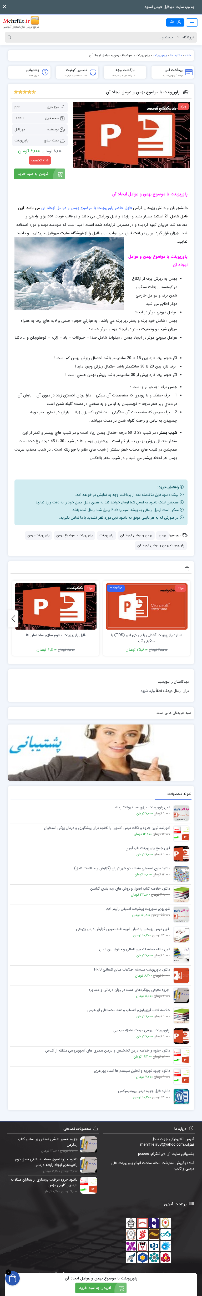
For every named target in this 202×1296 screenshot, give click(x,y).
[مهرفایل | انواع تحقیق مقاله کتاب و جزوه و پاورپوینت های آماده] (21, 22)
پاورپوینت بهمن (38, 535)
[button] (4, 6)
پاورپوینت (21, 140)
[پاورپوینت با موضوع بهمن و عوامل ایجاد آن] (131, 135)
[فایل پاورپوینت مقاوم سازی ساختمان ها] (56, 606)
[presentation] (13, 618)
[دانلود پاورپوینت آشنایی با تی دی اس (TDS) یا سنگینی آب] (147, 606)
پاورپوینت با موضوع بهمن (74, 535)
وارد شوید (147, 691)
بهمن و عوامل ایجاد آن (136, 535)
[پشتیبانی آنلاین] (101, 752)
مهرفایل (19, 129)
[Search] (10, 37)
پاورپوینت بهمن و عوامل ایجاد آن (160, 545)
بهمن (162, 535)
